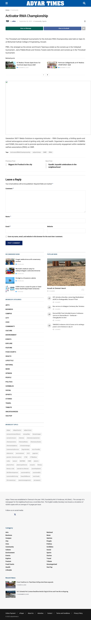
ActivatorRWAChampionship (20, 152)
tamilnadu (36, 476)
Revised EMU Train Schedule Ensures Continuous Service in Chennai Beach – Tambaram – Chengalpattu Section (68, 315)
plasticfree (10, 465)
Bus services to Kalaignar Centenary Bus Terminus (68, 306)
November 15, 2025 (64, 67)
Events (8, 339)
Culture (9, 330)
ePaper (21, 613)
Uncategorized (12, 411)
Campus (9, 313)
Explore (9, 343)
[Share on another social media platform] (83, 28)
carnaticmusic (11, 438)
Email (8, 226)
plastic (36, 461)
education (10, 453)
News (8, 369)
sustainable (37, 472)
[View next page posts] (47, 74)
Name (8, 216)
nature (15, 461)
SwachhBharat (25, 476)
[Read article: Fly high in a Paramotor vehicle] (10, 280)
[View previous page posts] (43, 74)
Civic (7, 322)
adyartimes (37, 152)
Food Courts (11, 352)
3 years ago (20, 264)
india (8, 461)
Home (7, 10)
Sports (44, 21)
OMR (44, 152)
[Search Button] (84, 3)
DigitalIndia (25, 449)
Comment (10, 188)
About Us (31, 613)
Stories (9, 399)
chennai (21, 438)
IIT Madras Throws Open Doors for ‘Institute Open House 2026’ (28, 64)
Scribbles (10, 386)
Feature (9, 348)
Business (9, 309)
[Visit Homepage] (45, 3)
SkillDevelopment (12, 472)
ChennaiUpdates (12, 445)
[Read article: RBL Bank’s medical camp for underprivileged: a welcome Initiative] (10, 271)
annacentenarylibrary (13, 434)
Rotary (40, 465)
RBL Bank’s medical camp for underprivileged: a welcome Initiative (28, 270)
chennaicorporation (33, 438)
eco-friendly (36, 449)
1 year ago (20, 291)
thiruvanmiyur (11, 480)
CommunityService (13, 449)
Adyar (8, 430)
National (9, 365)
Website (50, 226)
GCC (28, 453)
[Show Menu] (7, 3)
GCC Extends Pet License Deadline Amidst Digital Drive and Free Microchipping (42, 591)
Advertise (40, 613)
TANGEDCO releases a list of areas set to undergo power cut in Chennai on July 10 (68, 325)
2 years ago (20, 273)
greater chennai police (14, 457)
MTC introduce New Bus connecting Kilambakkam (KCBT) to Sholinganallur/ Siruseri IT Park (68, 298)
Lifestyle (9, 360)
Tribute (9, 407)
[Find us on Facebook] (7, 514)
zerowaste (37, 480)
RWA (50, 152)
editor (14, 21)
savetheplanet (36, 468)
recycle (32, 465)
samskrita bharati (23, 468)
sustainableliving (12, 476)
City (7, 318)
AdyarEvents (17, 430)
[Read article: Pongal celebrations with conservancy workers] (10, 261)
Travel (8, 403)
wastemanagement (25, 480)
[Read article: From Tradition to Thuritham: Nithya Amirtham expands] (11, 584)
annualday (26, 434)
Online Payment (10, 613)
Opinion (9, 373)
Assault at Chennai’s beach (56, 288)
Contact (49, 613)
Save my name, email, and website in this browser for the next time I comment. (35, 236)
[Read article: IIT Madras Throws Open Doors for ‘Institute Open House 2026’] (11, 65)
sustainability (25, 472)
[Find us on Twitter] (15, 514)
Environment (11, 335)
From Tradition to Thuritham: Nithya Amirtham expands (35, 582)
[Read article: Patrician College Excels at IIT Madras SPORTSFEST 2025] (52, 65)
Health (8, 356)
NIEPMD (22, 461)
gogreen (35, 453)
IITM (25, 457)
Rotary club (10, 468)
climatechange (25, 445)
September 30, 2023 (25, 21)
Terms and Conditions (63, 613)
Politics (9, 382)
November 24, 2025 (23, 67)
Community (14, 10)
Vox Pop (9, 416)
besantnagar (37, 434)
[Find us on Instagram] (11, 514)
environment (20, 453)
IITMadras (33, 457)
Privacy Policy (78, 613)
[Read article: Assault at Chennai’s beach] (66, 272)
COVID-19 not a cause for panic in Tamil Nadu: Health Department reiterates (28, 288)
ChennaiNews (23, 442)
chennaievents (11, 442)
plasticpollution (22, 465)
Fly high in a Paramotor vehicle (26, 278)
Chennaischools (36, 442)
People (8, 377)
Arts (8, 305)
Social (8, 390)
